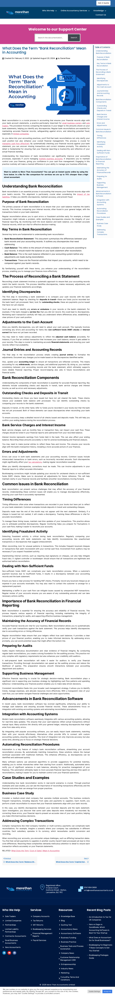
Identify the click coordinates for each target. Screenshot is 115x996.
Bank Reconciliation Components (103, 100)
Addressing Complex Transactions (102, 232)
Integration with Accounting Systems (103, 202)
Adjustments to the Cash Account (104, 85)
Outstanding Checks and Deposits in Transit (104, 108)
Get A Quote (103, 3)
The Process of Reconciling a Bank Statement (103, 72)
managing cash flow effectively (15, 143)
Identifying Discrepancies (102, 79)
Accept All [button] (107, 991)
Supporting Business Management (102, 185)
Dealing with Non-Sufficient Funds (104, 151)
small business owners (72, 123)
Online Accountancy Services (74, 10)
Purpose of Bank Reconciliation (103, 58)
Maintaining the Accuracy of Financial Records (104, 170)
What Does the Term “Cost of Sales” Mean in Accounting (35, 851)
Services (35, 910)
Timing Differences (101, 136)
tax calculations (35, 462)
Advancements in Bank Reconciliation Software (103, 193)
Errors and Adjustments (102, 124)
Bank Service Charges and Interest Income (103, 116)
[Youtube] (9, 953)
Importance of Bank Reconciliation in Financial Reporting (103, 160)
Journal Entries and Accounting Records (103, 93)
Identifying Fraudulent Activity (101, 144)
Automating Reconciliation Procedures (102, 210)
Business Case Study (102, 224)
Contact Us (101, 15)
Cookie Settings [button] (94, 991)
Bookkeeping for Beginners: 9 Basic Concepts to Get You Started (100, 948)
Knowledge (99, 10)
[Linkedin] (4, 953)
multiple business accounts (51, 159)
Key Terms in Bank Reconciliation (104, 64)
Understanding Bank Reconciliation (103, 52)
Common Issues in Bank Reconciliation (103, 130)
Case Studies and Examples (103, 218)
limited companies (21, 134)
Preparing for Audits (102, 177)
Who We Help (48, 10)
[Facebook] (14, 953)
